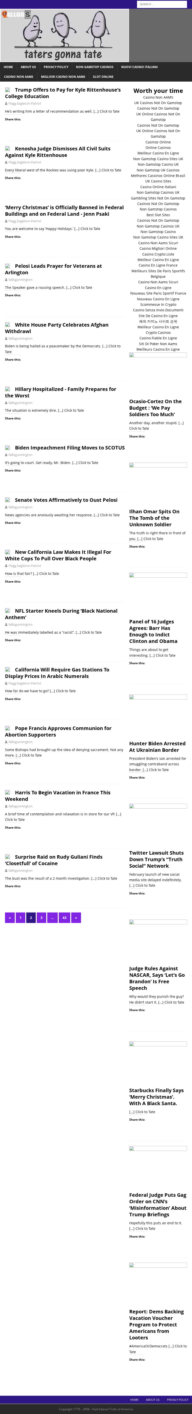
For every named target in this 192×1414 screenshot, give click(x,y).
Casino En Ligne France (158, 265)
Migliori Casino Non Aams (63, 77)
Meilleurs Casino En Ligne (158, 349)
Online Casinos (158, 147)
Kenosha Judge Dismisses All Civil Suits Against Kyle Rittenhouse (57, 151)
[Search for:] (162, 4)
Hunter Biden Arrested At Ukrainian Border (157, 746)
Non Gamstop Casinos (95, 67)
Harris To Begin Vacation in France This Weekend (57, 795)
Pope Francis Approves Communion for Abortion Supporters (58, 731)
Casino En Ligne (158, 287)
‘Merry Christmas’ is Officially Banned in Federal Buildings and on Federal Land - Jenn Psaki (64, 210)
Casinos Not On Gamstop (158, 108)
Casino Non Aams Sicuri (158, 243)
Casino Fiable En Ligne (158, 338)
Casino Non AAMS (158, 97)
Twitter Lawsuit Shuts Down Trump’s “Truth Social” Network (156, 859)
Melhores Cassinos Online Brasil (158, 175)
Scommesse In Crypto (158, 304)
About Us (28, 67)
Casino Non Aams (18, 77)
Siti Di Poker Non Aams (158, 343)
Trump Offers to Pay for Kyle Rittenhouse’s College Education (63, 93)
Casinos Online (158, 142)
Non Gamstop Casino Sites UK (158, 158)
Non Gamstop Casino (158, 231)
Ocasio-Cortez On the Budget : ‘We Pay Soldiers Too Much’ (155, 408)
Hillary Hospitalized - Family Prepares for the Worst (60, 392)
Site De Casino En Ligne (158, 315)
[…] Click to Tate (107, 111)
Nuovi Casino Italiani (139, 67)
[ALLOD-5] (64, 59)
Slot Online (103, 77)
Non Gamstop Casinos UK (158, 192)
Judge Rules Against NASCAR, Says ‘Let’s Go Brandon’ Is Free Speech (157, 978)
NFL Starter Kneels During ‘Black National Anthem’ (61, 614)
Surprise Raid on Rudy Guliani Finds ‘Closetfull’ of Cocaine (53, 860)
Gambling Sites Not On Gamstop (158, 198)
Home (8, 67)
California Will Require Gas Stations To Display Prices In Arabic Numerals (57, 672)
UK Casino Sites (158, 181)
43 (64, 917)
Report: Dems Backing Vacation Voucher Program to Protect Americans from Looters (156, 1324)
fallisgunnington (20, 279)
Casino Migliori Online (158, 248)
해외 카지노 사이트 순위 (158, 321)
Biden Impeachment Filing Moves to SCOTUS (70, 447)
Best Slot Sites (158, 214)
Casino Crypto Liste (158, 254)
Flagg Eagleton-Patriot (24, 103)
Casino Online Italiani (158, 186)
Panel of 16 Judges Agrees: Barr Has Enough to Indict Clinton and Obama (153, 631)
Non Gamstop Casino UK (158, 164)
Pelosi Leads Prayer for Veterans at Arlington (53, 269)
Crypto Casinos (158, 332)
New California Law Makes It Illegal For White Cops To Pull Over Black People (58, 555)
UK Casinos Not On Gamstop (158, 102)
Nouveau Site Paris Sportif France (158, 293)
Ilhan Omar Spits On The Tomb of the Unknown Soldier (154, 518)
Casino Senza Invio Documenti (158, 310)
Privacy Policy (56, 67)
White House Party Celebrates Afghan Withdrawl (56, 328)
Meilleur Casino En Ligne (158, 153)
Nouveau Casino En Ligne (158, 299)
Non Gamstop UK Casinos (158, 170)
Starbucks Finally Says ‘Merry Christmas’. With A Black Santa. (156, 1097)
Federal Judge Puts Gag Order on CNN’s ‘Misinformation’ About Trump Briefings (157, 1205)
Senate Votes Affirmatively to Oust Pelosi (66, 500)
